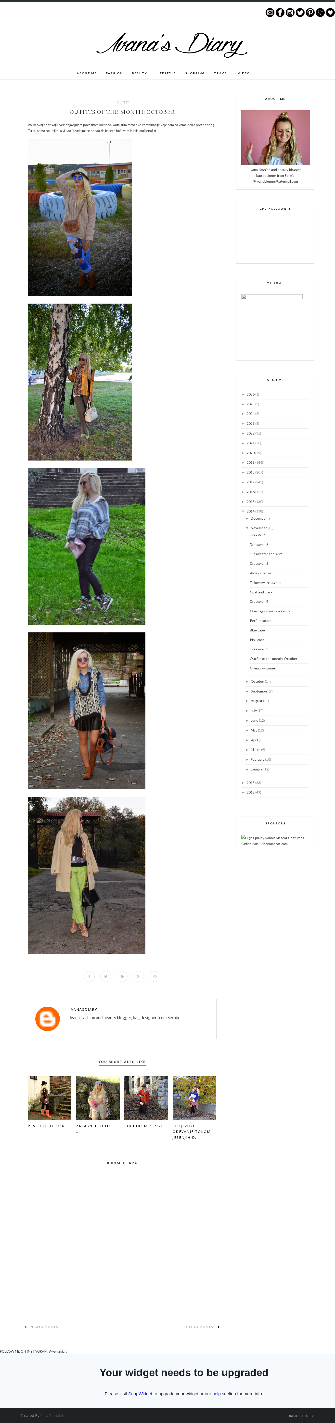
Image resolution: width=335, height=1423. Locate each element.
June (255, 720)
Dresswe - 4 (259, 601)
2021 (251, 443)
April (255, 740)
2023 (251, 423)
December (259, 518)
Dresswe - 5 (259, 563)
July (254, 710)
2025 (251, 404)
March (256, 749)
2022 (251, 433)
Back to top (300, 1416)
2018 (251, 472)
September (260, 691)
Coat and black (261, 592)
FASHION (114, 73)
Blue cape (257, 630)
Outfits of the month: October (273, 658)
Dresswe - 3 (259, 649)
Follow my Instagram (265, 582)
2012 (251, 792)
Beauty (139, 73)
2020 (251, 453)
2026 (251, 394)
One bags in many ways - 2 (270, 611)
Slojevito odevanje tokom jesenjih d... (192, 1132)
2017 (251, 482)
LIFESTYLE (166, 73)
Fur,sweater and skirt (266, 554)
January (257, 769)
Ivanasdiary (83, 1009)
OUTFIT (123, 102)
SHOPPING (195, 73)
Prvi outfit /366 (46, 1126)
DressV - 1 (258, 535)
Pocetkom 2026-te (145, 1126)
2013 (251, 783)
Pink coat (257, 640)
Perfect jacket (261, 620)
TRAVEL (221, 73)
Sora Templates (53, 1415)
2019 (251, 462)
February (258, 759)
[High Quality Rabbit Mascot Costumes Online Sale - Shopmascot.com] (275, 844)
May (254, 730)
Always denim (260, 573)
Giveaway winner (263, 668)
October (258, 681)
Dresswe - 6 (259, 544)
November (259, 528)
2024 (251, 413)
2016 (251, 492)
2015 (251, 502)
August (257, 701)
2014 (251, 511)
